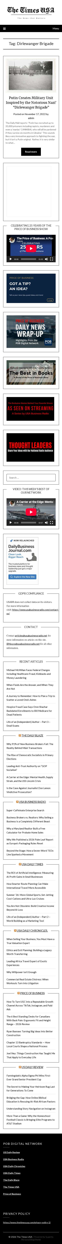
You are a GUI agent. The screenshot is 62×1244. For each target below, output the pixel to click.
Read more (31, 151)
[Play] (10, 259)
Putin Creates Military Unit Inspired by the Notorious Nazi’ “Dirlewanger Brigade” (31, 102)
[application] (31, 248)
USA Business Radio (32, 802)
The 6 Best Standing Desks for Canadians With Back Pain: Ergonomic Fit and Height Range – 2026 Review (29, 1020)
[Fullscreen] (51, 259)
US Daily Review (32, 1067)
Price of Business (32, 993)
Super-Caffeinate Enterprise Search (25, 810)
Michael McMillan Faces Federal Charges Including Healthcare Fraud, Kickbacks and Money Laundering (29, 674)
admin (31, 118)
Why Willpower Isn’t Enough (21, 972)
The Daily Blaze (32, 735)
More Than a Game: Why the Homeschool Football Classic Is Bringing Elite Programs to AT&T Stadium (31, 1119)
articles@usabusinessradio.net (31, 635)
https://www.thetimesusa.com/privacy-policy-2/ (27, 1222)
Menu (56, 28)
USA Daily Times (32, 864)
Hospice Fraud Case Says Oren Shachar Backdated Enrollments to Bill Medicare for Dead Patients (29, 710)
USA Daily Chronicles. (32, 930)
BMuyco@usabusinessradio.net (23, 643)
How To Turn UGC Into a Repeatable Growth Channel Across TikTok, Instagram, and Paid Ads (30, 1005)
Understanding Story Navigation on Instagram (31, 1108)
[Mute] (46, 259)
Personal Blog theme (31, 1239)
